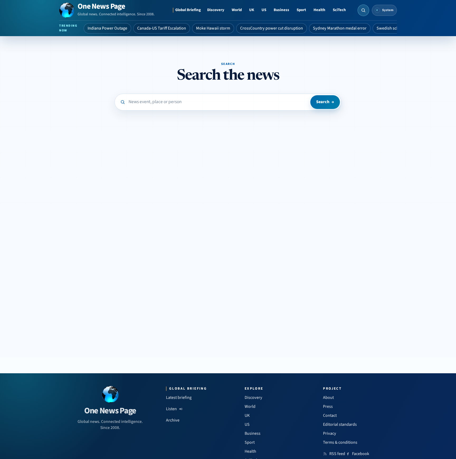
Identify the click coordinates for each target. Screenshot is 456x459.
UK (251, 10)
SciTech (339, 10)
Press (328, 406)
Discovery (215, 10)
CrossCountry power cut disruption (271, 28)
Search (325, 102)
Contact (330, 415)
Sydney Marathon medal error (340, 28)
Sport (301, 10)
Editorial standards (340, 424)
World (237, 10)
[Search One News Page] (363, 10)
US (264, 10)
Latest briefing (179, 397)
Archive (172, 420)
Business (281, 10)
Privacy (329, 433)
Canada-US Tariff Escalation (161, 28)
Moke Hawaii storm (213, 28)
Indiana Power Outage (107, 28)
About (328, 397)
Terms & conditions (340, 442)
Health (319, 10)
